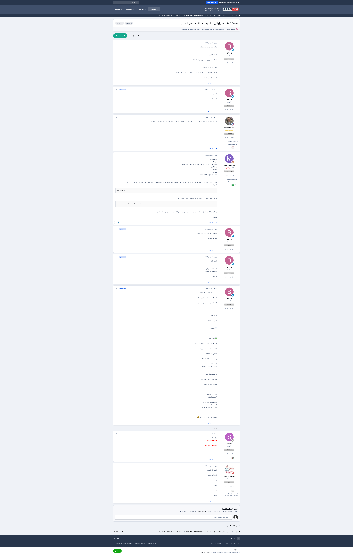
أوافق (116, 551)
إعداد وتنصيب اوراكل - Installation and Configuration (196, 29)
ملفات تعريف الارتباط (216, 543)
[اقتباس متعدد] (216, 83)
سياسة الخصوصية (234, 543)
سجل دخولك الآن (202, 511)
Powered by (124, 543)
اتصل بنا (226, 543)
